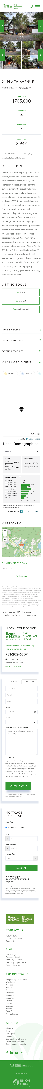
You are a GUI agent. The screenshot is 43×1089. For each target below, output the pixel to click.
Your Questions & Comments (16, 727)
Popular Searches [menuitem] (13, 965)
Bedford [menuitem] (9, 1008)
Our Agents (18, 666)
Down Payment (11, 844)
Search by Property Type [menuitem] (16, 962)
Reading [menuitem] (9, 987)
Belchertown (9, 615)
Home (4, 612)
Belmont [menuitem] (9, 990)
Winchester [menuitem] (10, 982)
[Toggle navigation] (37, 6)
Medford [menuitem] (9, 984)
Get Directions (21, 576)
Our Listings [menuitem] (11, 954)
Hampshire (26, 612)
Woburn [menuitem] (9, 1000)
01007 (18, 615)
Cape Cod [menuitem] (10, 1011)
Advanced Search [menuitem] (13, 957)
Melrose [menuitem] (9, 1003)
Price (7, 834)
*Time (7, 717)
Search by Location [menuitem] (14, 959)
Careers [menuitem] (9, 1036)
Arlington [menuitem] (9, 995)
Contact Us (9, 666)
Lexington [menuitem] (10, 998)
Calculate (21, 867)
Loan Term (9, 822)
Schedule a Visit (29, 681)
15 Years (21, 827)
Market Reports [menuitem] (12, 1014)
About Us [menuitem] (10, 1028)
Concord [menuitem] (9, 1006)
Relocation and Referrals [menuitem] (16, 1044)
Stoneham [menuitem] (10, 992)
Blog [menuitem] (8, 1031)
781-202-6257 (16, 654)
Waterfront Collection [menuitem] (15, 1041)
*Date (7, 707)
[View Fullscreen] (5, 539)
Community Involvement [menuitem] (16, 1039)
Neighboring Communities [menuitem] (16, 979)
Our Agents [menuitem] (10, 1033)
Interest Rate (10, 854)
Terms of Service (15, 796)
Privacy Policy (23, 776)
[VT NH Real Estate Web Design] (21, 1083)
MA (18, 612)
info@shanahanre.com (15, 938)
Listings (12, 612)
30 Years (11, 827)
